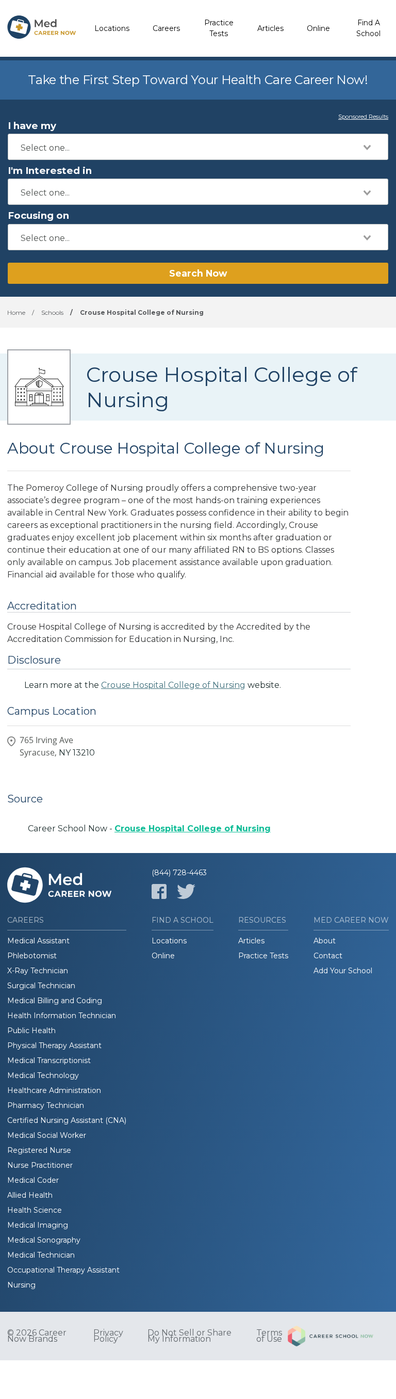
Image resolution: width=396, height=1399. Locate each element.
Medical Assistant (38, 940)
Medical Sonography (43, 1240)
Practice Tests (219, 28)
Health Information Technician (61, 1015)
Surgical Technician (41, 985)
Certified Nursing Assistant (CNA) (66, 1120)
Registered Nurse (39, 1150)
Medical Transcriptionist (49, 1060)
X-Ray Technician (37, 970)
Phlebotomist (32, 955)
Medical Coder (33, 1180)
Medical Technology (43, 1075)
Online (318, 28)
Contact (328, 955)
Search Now (198, 273)
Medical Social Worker (46, 1135)
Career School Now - (149, 828)
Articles (270, 28)
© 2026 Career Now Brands (37, 1336)
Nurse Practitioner (40, 1165)
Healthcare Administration (54, 1090)
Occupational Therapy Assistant (63, 1270)
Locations (111, 28)
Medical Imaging (37, 1225)
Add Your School (343, 970)
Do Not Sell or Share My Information (189, 1336)
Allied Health (30, 1195)
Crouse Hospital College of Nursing (173, 685)
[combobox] (198, 146)
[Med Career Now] (41, 28)
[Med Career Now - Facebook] (159, 891)
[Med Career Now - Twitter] (186, 891)
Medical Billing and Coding (54, 1000)
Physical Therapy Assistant (54, 1045)
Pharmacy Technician (45, 1105)
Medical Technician (41, 1255)
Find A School (368, 28)
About (325, 940)
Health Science (34, 1210)
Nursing (21, 1285)
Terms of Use (269, 1336)
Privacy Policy (108, 1336)
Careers (166, 28)
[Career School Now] (338, 1336)
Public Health (31, 1030)
